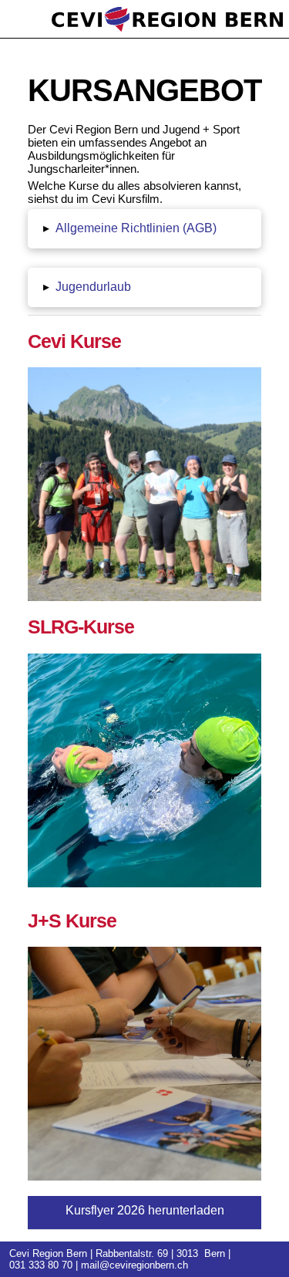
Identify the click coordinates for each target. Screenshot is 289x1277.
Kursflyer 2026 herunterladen (145, 1210)
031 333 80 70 (40, 1265)
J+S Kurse (72, 920)
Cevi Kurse (74, 341)
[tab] (144, 228)
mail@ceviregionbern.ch (134, 1265)
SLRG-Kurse (81, 626)
